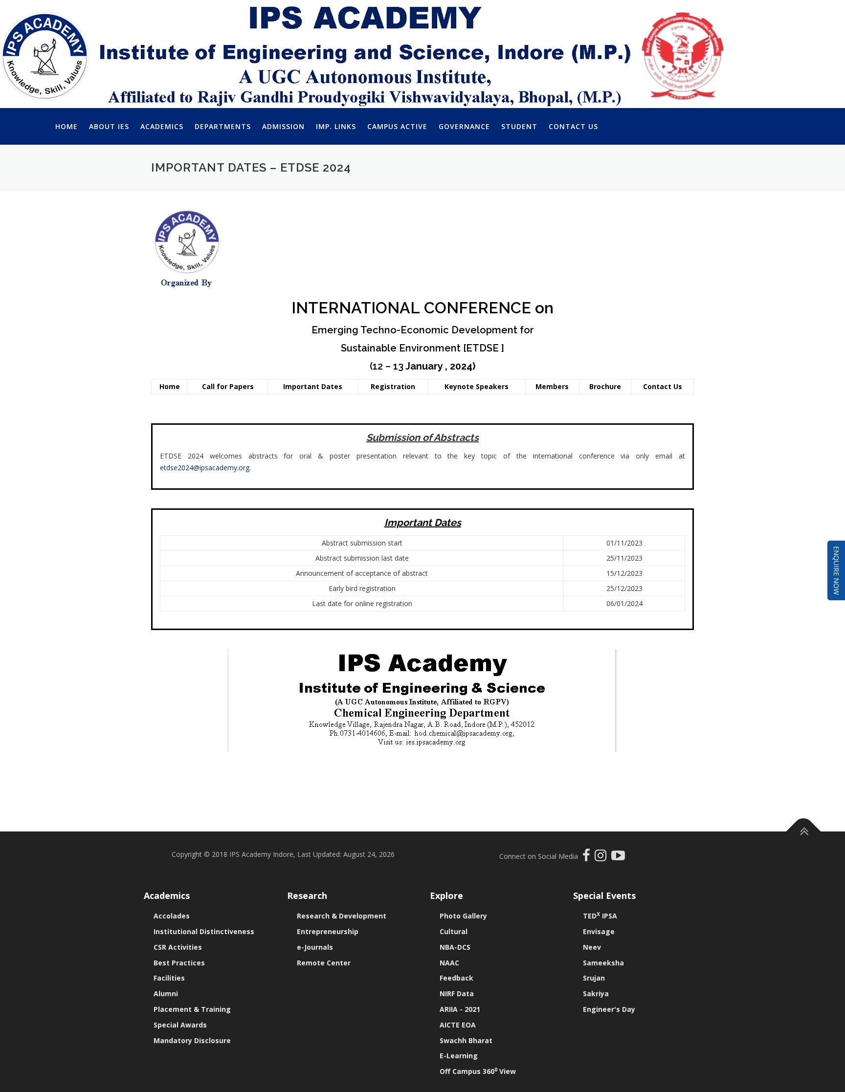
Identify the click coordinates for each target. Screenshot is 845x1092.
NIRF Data (457, 993)
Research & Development (341, 915)
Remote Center (324, 962)
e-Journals (315, 947)
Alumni (166, 993)
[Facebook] (587, 857)
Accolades (172, 915)
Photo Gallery (463, 915)
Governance (464, 126)
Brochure (605, 386)
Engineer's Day (609, 1009)
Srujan (594, 978)
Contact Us (573, 126)
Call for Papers (228, 386)
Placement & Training (192, 1009)
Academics (161, 126)
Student (519, 126)
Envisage (599, 931)
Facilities (169, 978)
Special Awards (180, 1024)
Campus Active (397, 126)
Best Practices (179, 962)
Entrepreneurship (327, 931)
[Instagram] (603, 857)
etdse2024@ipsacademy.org (204, 467)
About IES (109, 126)
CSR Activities (178, 947)
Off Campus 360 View (478, 1071)
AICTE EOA (458, 1024)
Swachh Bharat (466, 1040)
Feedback (456, 978)
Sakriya (596, 993)
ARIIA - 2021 (460, 1009)
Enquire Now (836, 570)
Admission (283, 126)
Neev (592, 947)
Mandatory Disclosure (192, 1040)
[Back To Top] (803, 831)
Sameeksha (603, 962)
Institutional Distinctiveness (204, 931)
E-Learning (459, 1055)
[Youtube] (618, 857)
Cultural (453, 931)
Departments (223, 126)
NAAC (449, 962)
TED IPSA (600, 915)
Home (66, 126)
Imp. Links (336, 126)
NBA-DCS (455, 947)
